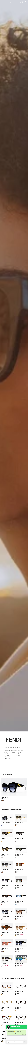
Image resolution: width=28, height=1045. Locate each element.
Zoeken (25, 3)
